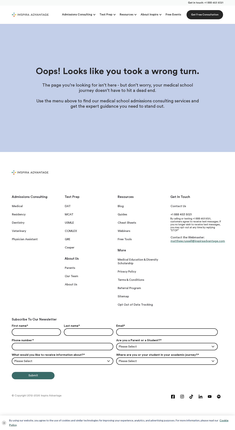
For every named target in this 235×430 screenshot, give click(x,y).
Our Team (71, 276)
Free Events (173, 14)
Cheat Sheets (127, 222)
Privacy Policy (127, 271)
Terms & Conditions (131, 279)
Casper (69, 247)
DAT (68, 206)
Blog (121, 206)
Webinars (124, 231)
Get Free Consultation (204, 14)
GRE (67, 239)
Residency (19, 214)
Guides (122, 214)
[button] (79, 14)
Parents (70, 267)
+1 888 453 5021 (213, 2)
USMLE (69, 222)
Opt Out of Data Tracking (135, 304)
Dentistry (18, 222)
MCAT (69, 214)
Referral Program (129, 288)
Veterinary (19, 231)
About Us (71, 284)
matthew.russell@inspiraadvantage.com (198, 241)
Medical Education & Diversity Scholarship (138, 261)
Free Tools (125, 239)
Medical (17, 206)
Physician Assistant (25, 239)
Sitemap (123, 296)
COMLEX (71, 231)
